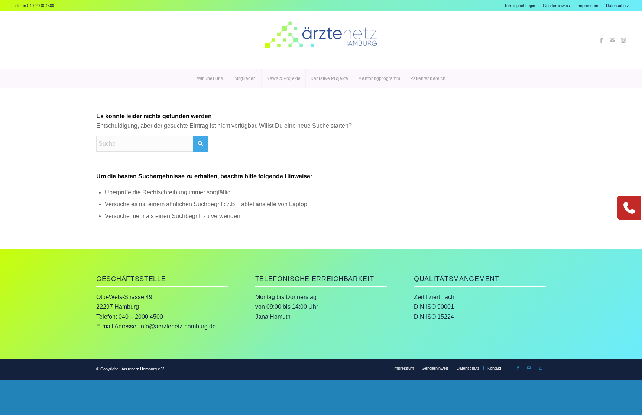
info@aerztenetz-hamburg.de (177, 326)
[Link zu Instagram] (623, 40)
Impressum (588, 5)
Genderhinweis (556, 5)
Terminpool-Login (519, 5)
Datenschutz (617, 5)
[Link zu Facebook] (601, 40)
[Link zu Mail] (612, 40)
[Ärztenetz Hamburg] (321, 40)
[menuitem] (519, 5)
